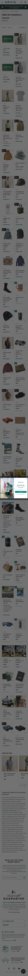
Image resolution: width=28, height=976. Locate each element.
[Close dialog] (26, 478)
